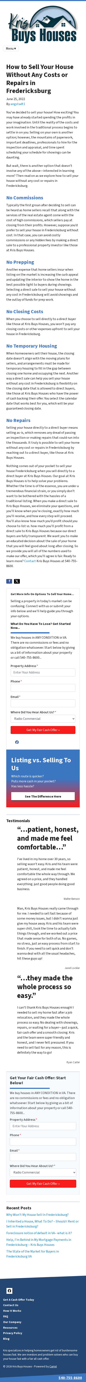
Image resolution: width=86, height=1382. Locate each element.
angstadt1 (17, 104)
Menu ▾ (11, 48)
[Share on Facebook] (9, 581)
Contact (30, 561)
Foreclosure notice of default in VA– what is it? (39, 1233)
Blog (6, 1339)
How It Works (12, 1311)
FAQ (5, 1316)
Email (15, 697)
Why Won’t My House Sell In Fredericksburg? (37, 1214)
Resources (10, 1328)
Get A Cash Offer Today (18, 1300)
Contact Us (10, 1305)
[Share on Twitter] (17, 581)
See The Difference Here (43, 796)
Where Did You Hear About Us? (33, 712)
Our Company (12, 1322)
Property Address (24, 666)
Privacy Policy (12, 1333)
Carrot (53, 1366)
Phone (16, 681)
